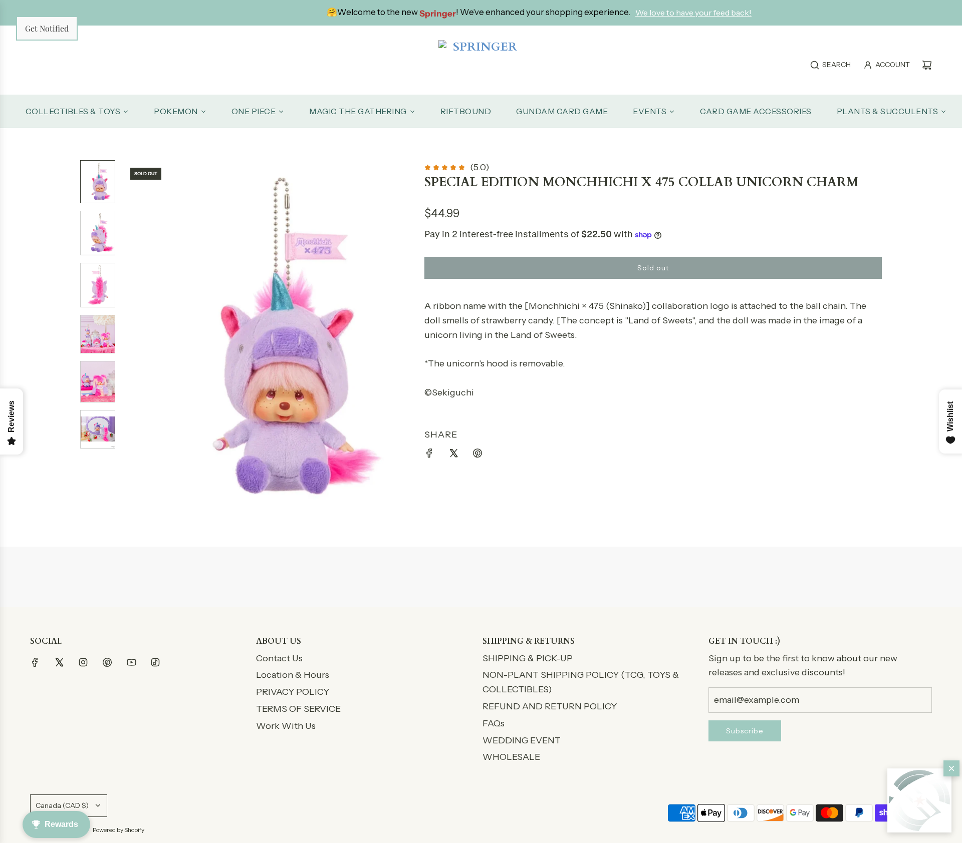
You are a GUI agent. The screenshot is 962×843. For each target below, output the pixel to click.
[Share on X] (453, 455)
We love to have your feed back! (648, 13)
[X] (59, 662)
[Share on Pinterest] (477, 455)
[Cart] (927, 65)
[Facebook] (35, 662)
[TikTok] (155, 662)
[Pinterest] (107, 662)
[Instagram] (83, 662)
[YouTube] (131, 662)
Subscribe (745, 730)
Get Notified (47, 28)
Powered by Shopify (118, 829)
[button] (919, 800)
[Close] (951, 768)
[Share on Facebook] (429, 455)
